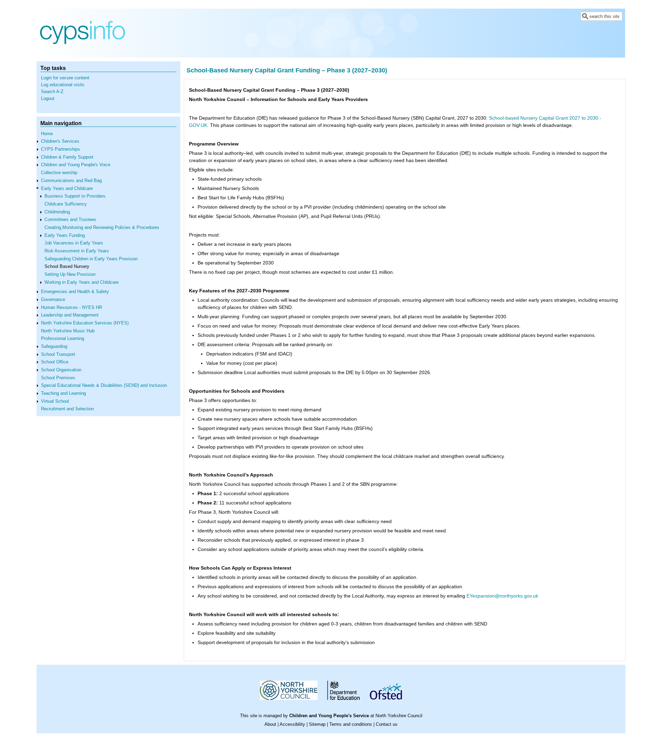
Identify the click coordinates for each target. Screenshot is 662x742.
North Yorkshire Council (398, 715)
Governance (53, 299)
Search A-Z (52, 91)
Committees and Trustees (70, 219)
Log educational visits (62, 84)
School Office (54, 362)
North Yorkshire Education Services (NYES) (85, 323)
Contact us (387, 724)
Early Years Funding (64, 235)
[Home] (82, 52)
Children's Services (60, 141)
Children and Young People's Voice (75, 164)
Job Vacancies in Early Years (73, 243)
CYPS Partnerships (60, 149)
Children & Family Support (67, 157)
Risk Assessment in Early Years (76, 251)
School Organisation (61, 370)
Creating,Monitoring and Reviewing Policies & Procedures (101, 227)
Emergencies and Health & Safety (75, 291)
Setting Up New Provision (70, 274)
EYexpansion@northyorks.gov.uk (502, 596)
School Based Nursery (66, 266)
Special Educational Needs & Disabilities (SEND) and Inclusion (104, 385)
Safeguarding (54, 346)
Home (47, 133)
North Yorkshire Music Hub (67, 331)
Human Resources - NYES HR (71, 307)
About (270, 724)
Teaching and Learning (63, 393)
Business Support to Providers (75, 196)
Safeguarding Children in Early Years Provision (91, 259)
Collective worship (59, 172)
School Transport (58, 354)
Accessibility (292, 724)
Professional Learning (62, 338)
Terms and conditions (350, 724)
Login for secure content (65, 78)
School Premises (58, 377)
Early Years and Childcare (67, 188)
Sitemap (317, 724)
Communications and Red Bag (71, 180)
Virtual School (55, 401)
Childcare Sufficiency (65, 204)
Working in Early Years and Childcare (81, 282)
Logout (47, 98)
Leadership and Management (70, 315)
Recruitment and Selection (67, 409)
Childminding (57, 212)
